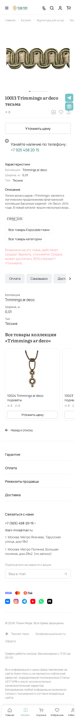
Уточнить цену (38, 128)
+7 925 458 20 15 (25, 149)
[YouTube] (32, 601)
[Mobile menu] (7, 8)
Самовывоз (39, 278)
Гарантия (12, 454)
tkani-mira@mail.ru (19, 530)
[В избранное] (61, 112)
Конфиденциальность (51, 634)
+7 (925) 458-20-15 (19, 523)
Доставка (65, 278)
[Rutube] (49, 601)
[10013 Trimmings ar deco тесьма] (38, 58)
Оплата (14, 278)
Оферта (10, 641)
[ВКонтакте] (7, 601)
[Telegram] (24, 601)
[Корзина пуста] (69, 8)
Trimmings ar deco (35, 170)
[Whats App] (41, 601)
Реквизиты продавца (22, 481)
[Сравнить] (53, 112)
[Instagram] (16, 601)
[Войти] (60, 8)
